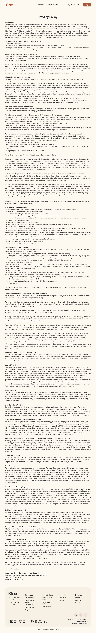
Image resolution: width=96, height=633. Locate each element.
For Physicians (29, 605)
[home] (9, 4)
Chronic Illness (46, 606)
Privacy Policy (72, 619)
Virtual (77, 603)
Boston (77, 597)
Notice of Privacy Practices (79, 623)
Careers (61, 600)
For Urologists (29, 607)
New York (78, 600)
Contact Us (62, 597)
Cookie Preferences (80, 621)
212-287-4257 (75, 4)
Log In (87, 5)
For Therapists (29, 597)
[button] (41, 5)
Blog (26, 610)
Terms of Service (82, 619)
